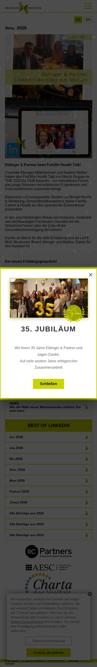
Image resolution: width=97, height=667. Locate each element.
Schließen (48, 384)
